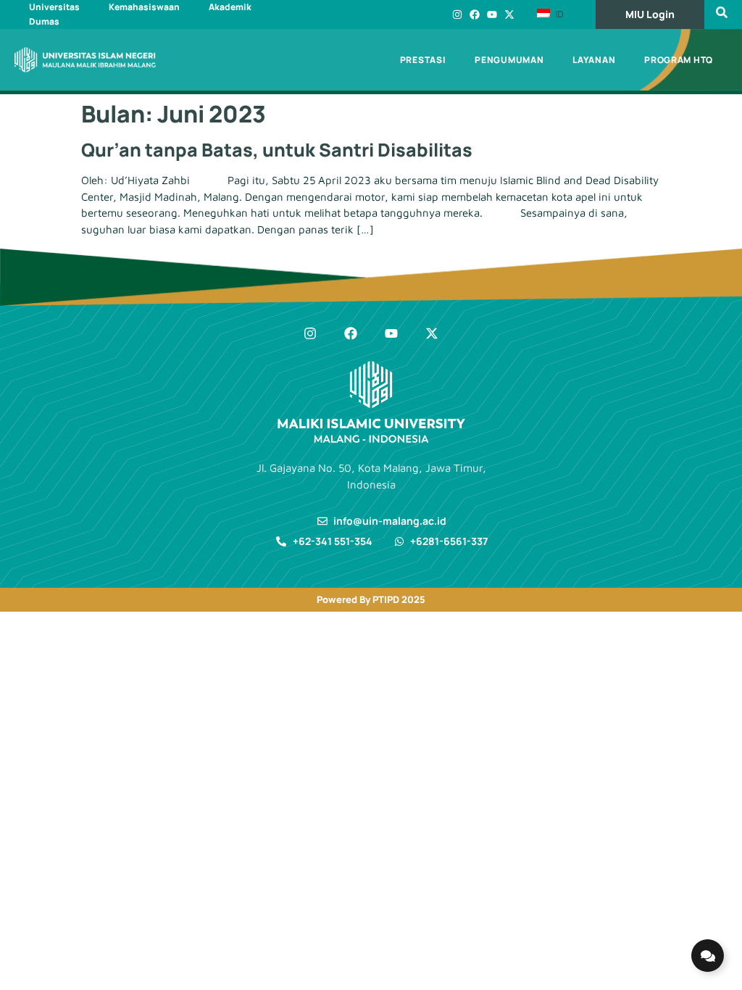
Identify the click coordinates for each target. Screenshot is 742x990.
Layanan (593, 60)
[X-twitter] (509, 14)
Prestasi (423, 60)
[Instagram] (457, 14)
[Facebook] (475, 14)
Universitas (54, 7)
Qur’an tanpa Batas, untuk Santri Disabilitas (276, 149)
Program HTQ (678, 60)
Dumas (44, 21)
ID (558, 14)
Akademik (230, 7)
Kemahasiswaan (144, 7)
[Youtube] (492, 14)
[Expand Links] (707, 955)
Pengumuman (509, 60)
